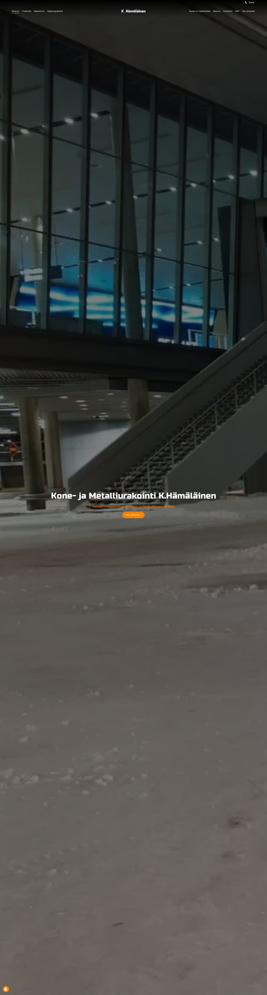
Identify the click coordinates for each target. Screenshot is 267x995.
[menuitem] (16, 11)
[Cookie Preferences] (6, 989)
